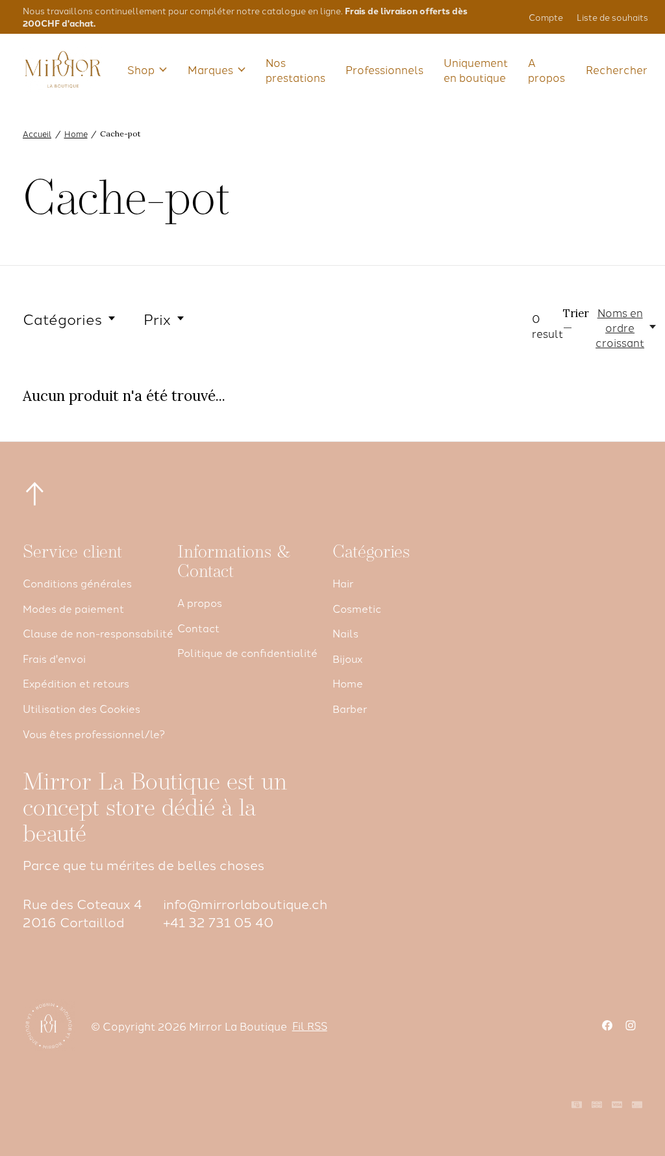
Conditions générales (77, 583)
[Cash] (576, 1105)
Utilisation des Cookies (81, 708)
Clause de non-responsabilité (98, 633)
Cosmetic (356, 608)
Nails (345, 633)
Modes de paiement (73, 608)
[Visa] (617, 1105)
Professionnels (384, 69)
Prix (157, 318)
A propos (546, 69)
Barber (349, 708)
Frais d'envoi (54, 658)
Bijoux (347, 658)
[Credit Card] (637, 1105)
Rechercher (616, 69)
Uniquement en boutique (476, 69)
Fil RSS (309, 1025)
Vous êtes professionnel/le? (94, 733)
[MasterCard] (597, 1105)
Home (347, 683)
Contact (198, 628)
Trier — (576, 320)
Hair (342, 583)
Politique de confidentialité (247, 652)
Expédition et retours (76, 683)
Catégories (62, 318)
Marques (210, 69)
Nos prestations (295, 69)
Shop (141, 69)
